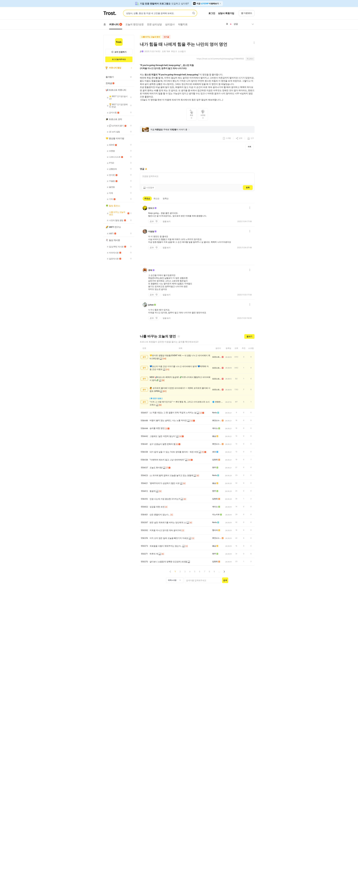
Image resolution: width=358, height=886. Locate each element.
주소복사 (250, 59)
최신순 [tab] (156, 198)
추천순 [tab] (147, 198)
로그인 (212, 13)
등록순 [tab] (166, 198)
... (219, 571)
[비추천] (157, 221)
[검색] (193, 13)
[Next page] (224, 571)
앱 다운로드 (246, 13)
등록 (248, 187)
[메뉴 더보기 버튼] (253, 43)
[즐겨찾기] (178, 336)
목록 (249, 147)
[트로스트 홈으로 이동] (109, 13)
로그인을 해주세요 (119, 59)
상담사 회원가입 (226, 13)
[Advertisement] (197, 158)
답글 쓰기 (166, 221)
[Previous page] (170, 571)
